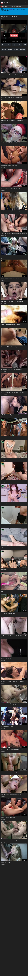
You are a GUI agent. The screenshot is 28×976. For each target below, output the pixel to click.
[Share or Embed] (14, 44)
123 (3, 18)
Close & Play (14, 35)
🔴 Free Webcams (4, 6)
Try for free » (5, 13)
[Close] (26, 9)
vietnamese (22, 49)
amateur (4, 49)
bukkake (16, 49)
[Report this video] (25, 44)
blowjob (10, 49)
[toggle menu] (16, 2)
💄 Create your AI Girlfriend (15, 6)
